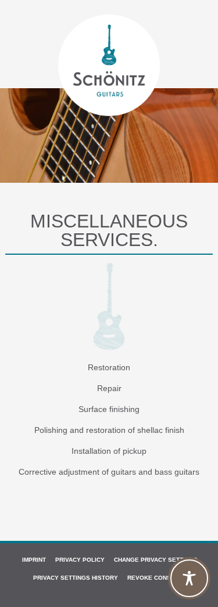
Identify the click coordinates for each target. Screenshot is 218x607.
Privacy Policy (80, 560)
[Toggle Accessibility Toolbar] (189, 578)
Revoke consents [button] (157, 578)
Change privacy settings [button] (156, 560)
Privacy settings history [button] (75, 578)
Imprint (34, 560)
